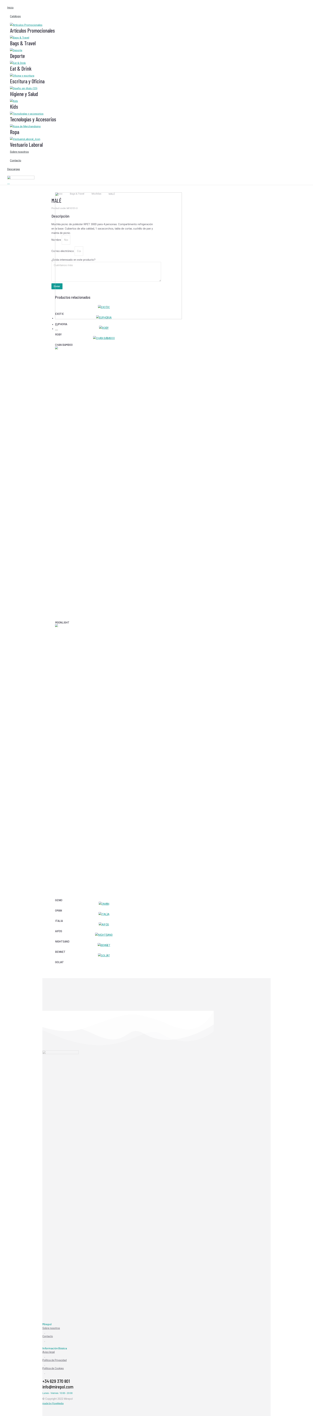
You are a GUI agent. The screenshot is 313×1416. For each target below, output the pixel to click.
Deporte (17, 56)
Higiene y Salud (24, 94)
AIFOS (58, 931)
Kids (14, 106)
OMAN (58, 910)
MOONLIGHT (62, 622)
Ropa (14, 132)
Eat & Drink (21, 68)
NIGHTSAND (62, 941)
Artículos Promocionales (32, 30)
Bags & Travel (23, 43)
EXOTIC (59, 313)
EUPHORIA (61, 324)
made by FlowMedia (53, 1403)
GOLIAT (59, 962)
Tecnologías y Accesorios (33, 119)
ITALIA (59, 920)
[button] (156, 2)
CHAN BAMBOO (63, 344)
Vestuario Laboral (26, 144)
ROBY (58, 334)
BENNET (60, 951)
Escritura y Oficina (27, 81)
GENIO (58, 900)
